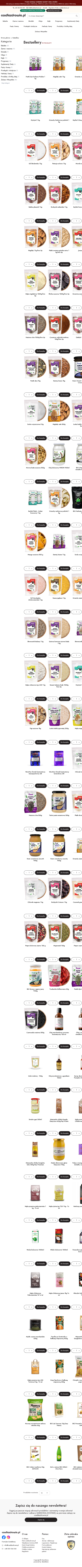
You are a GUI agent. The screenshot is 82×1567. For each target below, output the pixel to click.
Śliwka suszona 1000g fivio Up (59, 294)
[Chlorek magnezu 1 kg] (35, 888)
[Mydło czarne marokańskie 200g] (35, 1323)
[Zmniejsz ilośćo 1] (25, 90)
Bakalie (5, 21)
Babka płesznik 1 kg (35, 207)
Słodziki (31, 21)
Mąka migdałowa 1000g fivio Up (35, 295)
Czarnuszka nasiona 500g (35, 1032)
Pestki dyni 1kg (35, 381)
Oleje (40, 21)
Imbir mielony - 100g (35, 1076)
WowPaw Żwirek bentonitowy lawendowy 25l (59, 773)
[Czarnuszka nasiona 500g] (35, 1019)
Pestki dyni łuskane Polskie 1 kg (35, 78)
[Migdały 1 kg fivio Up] (35, 237)
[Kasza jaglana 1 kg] (59, 584)
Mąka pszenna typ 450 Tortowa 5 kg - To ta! (35, 1381)
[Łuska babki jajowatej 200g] (59, 715)
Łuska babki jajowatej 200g (59, 728)
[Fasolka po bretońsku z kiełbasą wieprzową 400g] (59, 1323)
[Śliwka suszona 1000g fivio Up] (59, 280)
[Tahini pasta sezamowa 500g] (59, 801)
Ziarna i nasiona (18, 21)
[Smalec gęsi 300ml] (35, 1106)
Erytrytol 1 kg (35, 120)
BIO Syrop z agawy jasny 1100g (35, 990)
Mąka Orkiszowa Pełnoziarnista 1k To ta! (35, 1294)
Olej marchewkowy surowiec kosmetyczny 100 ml (59, 1033)
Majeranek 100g (59, 946)
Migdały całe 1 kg (59, 77)
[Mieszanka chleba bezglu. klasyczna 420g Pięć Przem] (59, 1106)
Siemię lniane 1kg (59, 381)
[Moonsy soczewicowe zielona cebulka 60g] (35, 1410)
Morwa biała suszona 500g (35, 468)
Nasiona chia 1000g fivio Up (35, 337)
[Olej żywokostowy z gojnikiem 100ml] (59, 1062)
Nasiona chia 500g (35, 815)
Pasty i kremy (14, 26)
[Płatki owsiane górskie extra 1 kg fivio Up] (59, 237)
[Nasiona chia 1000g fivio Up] (35, 324)
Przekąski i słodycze (30, 26)
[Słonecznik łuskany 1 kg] (35, 628)
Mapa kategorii (5, 83)
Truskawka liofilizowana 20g (59, 989)
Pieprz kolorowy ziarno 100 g (35, 946)
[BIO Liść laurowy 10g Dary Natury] (59, 1410)
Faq (43, 1539)
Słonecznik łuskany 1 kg (35, 641)
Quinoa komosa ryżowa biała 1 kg (59, 642)
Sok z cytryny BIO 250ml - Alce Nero (59, 1468)
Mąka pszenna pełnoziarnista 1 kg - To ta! (35, 1207)
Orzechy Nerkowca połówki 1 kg (59, 121)
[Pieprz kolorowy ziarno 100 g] (35, 932)
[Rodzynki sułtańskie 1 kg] (59, 193)
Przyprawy (58, 21)
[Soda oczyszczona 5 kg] (35, 410)
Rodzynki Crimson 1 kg (59, 902)
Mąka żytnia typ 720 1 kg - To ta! (59, 1207)
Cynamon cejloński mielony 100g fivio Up (59, 338)
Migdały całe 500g (59, 424)
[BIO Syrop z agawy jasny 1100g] (35, 975)
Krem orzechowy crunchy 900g (59, 860)
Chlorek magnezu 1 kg (35, 902)
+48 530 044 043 (19, 8)
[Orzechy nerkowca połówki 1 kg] (59, 497)
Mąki (48, 21)
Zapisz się (41, 1520)
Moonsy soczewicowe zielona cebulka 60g (35, 1424)
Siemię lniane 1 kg (59, 555)
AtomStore (45, 1562)
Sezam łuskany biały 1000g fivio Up (59, 686)
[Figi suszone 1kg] (35, 715)
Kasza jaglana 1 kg (59, 598)
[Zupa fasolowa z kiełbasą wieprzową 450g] (59, 1366)
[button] (47, 1493)
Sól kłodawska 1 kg (35, 164)
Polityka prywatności (28, 1547)
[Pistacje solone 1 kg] (59, 150)
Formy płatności (47, 1545)
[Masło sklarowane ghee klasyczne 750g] (59, 1149)
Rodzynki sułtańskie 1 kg (59, 207)
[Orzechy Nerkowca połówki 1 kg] (59, 106)
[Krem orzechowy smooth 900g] (35, 845)
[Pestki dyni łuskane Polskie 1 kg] (35, 63)
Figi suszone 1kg (35, 728)
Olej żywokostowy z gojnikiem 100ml (59, 1077)
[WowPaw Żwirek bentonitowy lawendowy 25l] (59, 758)
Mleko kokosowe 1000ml (59, 1250)
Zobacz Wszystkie (41, 31)
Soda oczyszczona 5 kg (35, 424)
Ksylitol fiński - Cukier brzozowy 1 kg (35, 512)
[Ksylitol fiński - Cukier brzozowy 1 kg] (35, 497)
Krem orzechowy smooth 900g (35, 860)
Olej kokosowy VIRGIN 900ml (59, 468)
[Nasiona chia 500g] (35, 801)
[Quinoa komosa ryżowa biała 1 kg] (59, 628)
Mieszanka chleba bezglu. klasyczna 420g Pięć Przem (59, 1120)
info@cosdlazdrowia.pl (34, 8)
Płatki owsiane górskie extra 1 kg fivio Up (59, 251)
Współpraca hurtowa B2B (30, 1543)
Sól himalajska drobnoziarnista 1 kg (35, 599)
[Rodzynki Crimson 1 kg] (59, 888)
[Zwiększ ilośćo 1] (32, 90)
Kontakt (45, 8)
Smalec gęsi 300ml (35, 1119)
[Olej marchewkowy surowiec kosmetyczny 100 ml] (59, 1019)
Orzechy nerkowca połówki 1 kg (59, 512)
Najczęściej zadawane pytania (49, 1550)
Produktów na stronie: (30, 1492)
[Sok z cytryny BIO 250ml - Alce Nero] (59, 1453)
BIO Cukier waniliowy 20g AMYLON (35, 1468)
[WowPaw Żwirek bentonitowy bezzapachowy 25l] (35, 758)
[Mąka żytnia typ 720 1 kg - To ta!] (59, 1192)
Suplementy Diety (73, 21)
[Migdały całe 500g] (59, 410)
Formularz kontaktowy (9, 1542)
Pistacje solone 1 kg (59, 164)
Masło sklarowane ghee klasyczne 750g (59, 1164)
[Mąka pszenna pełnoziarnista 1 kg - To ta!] (35, 1192)
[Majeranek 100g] (59, 932)
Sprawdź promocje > (54, 10)
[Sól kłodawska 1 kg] (35, 150)
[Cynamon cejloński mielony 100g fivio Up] (59, 324)
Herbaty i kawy (47, 26)
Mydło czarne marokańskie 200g (35, 1338)
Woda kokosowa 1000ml (35, 1250)
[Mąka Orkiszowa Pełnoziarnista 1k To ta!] (35, 1279)
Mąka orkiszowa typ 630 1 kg (35, 685)
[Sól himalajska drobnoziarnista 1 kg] (35, 584)
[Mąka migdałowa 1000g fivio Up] (35, 280)
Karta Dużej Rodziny (28, 1545)
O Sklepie (25, 1539)
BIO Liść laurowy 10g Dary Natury (59, 1424)
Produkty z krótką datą (64, 26)
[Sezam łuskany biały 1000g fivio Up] (59, 671)
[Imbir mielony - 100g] (35, 1062)
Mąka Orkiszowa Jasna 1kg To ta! (59, 1294)
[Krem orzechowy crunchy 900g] (59, 845)
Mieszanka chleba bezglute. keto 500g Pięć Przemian (35, 1164)
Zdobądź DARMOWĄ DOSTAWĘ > (32, 10)
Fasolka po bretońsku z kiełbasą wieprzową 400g (59, 1338)
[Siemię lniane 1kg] (59, 367)
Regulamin (25, 1551)
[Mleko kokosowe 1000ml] (59, 1236)
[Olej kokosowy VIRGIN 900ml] (59, 454)
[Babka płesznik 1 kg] (35, 193)
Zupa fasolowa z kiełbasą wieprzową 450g (59, 1381)
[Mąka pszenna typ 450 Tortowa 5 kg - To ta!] (35, 1366)
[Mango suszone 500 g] (35, 541)
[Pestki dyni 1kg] (35, 367)
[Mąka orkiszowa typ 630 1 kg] (35, 671)
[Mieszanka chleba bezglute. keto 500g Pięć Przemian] (35, 1149)
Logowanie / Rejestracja (49, 1543)
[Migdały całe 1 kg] (59, 63)
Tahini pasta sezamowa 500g (59, 815)
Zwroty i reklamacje (48, 1541)
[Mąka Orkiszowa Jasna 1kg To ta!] (59, 1279)
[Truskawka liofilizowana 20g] (59, 975)
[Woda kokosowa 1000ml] (35, 1236)
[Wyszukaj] (76, 16)
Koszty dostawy (46, 1547)
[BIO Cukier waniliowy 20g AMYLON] (35, 1453)
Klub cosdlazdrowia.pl (29, 1541)
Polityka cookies (27, 1549)
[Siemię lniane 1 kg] (59, 541)
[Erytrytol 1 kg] (35, 106)
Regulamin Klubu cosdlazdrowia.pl (59, 8)
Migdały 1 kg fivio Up (35, 250)
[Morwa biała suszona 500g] (35, 454)
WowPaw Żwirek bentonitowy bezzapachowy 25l (35, 773)
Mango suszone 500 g (35, 555)
